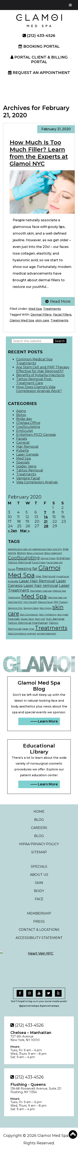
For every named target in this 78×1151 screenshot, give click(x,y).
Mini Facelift (30, 602)
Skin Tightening (48, 614)
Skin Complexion (29, 614)
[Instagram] (29, 993)
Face (39, 899)
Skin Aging (46, 608)
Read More (60, 301)
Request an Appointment (41, 72)
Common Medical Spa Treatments (34, 361)
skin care (42, 320)
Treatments (52, 309)
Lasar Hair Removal (37, 581)
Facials (21, 439)
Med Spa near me (57, 597)
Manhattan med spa (41, 591)
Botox (21, 415)
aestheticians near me (20, 549)
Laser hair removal (41, 585)
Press (39, 922)
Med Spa (35, 309)
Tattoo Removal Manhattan (28, 622)
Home (39, 812)
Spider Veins (26, 466)
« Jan (12, 531)
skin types (62, 614)
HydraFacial (62, 576)
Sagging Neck (31, 608)
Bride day (24, 419)
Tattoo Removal (29, 470)
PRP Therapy (61, 602)
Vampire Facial (28, 478)
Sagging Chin (15, 608)
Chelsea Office (28, 423)
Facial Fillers (62, 314)
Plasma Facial (45, 602)
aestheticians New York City (47, 549)
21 (45, 522)
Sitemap (39, 852)
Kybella (22, 450)
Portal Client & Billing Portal (41, 59)
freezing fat (26, 568)
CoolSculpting (28, 427)
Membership (39, 913)
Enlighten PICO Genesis (36, 435)
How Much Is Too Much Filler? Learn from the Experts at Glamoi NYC (39, 153)
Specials (23, 462)
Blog (39, 820)
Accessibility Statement (39, 938)
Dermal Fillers (41, 314)
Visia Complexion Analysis (37, 482)
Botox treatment (53, 553)
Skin (39, 883)
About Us (39, 875)
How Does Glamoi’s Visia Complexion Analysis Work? (39, 389)
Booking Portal (41, 46)
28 (46, 526)
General (23, 443)
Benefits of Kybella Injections (40, 375)
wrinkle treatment (46, 633)
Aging (21, 411)
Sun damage (55, 618)
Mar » (25, 531)
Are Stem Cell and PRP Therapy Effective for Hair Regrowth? (42, 369)
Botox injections (35, 553)
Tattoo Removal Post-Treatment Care (34, 381)
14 (46, 517)
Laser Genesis (27, 454)
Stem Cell (40, 619)
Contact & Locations (39, 930)
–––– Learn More (44, 721)
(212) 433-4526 (41, 35)
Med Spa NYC (15, 602)
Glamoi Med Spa (22, 320)
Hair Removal (27, 447)
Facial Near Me (54, 562)
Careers (39, 828)
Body (39, 891)
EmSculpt (24, 431)
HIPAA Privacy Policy (39, 844)
